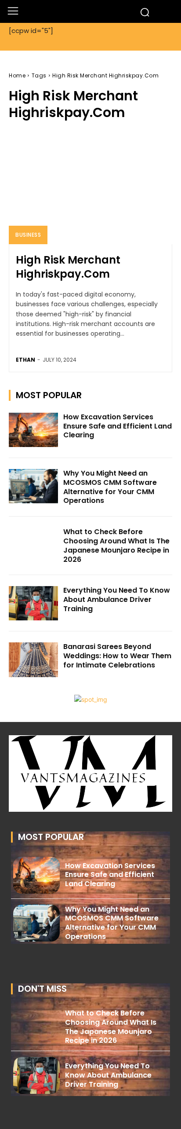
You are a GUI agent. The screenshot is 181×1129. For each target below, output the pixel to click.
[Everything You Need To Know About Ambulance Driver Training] (33, 603)
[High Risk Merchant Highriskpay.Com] (90, 187)
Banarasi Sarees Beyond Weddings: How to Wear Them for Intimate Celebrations (117, 655)
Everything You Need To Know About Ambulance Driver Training (116, 599)
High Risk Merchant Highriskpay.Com (68, 267)
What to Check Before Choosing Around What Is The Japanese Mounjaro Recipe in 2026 (116, 545)
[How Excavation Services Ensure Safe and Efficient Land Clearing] (33, 430)
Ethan (25, 359)
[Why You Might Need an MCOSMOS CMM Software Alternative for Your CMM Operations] (33, 486)
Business (28, 234)
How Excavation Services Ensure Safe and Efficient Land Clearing (117, 426)
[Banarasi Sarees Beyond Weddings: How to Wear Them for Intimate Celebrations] (33, 659)
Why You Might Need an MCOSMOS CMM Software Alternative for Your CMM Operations (110, 487)
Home (17, 75)
